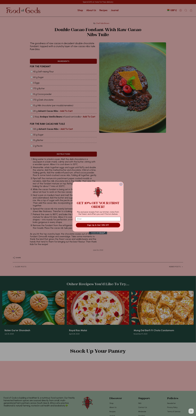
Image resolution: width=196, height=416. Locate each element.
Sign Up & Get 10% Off (98, 225)
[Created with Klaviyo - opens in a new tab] (98, 233)
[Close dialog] (121, 184)
